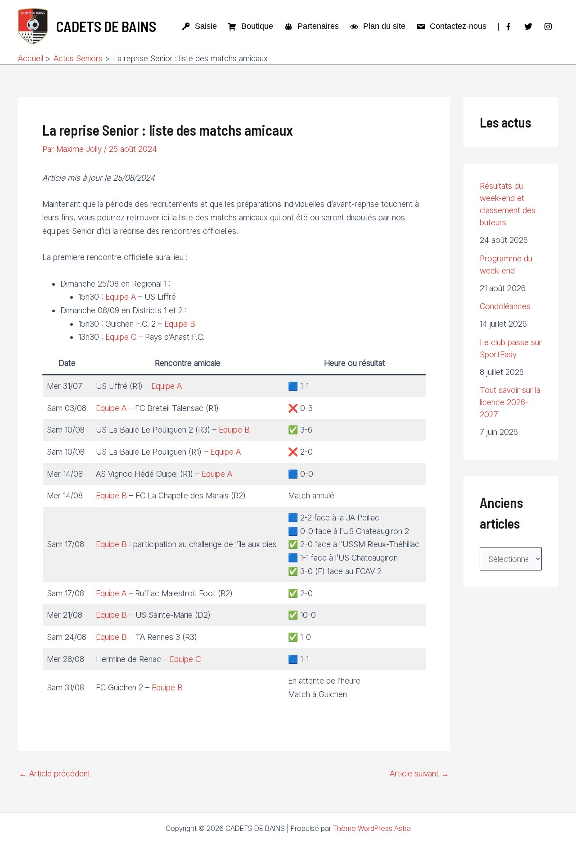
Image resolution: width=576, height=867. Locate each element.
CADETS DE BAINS (106, 26)
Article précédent (54, 774)
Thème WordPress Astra (372, 828)
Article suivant (419, 774)
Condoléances (505, 306)
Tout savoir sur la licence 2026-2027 (510, 402)
